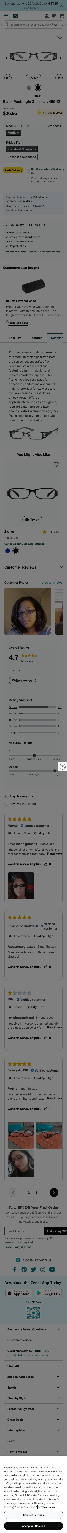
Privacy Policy (46, 1507)
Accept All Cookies (33, 1526)
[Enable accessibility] (62, 766)
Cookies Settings (33, 1514)
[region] (33, 1494)
